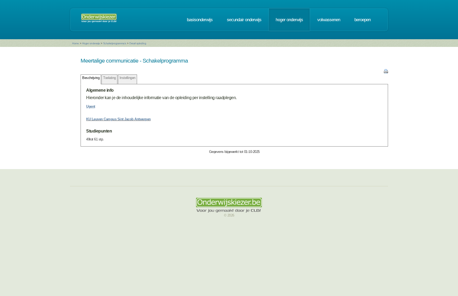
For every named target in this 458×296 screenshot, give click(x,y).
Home (75, 43)
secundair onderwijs (244, 19)
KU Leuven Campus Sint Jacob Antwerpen (118, 119)
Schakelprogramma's (114, 43)
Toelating (109, 78)
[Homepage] (99, 19)
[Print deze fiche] (386, 72)
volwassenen (328, 19)
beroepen (362, 19)
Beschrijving (90, 78)
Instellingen (127, 78)
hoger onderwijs (289, 19)
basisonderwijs (200, 19)
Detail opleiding (137, 43)
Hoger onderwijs (91, 43)
